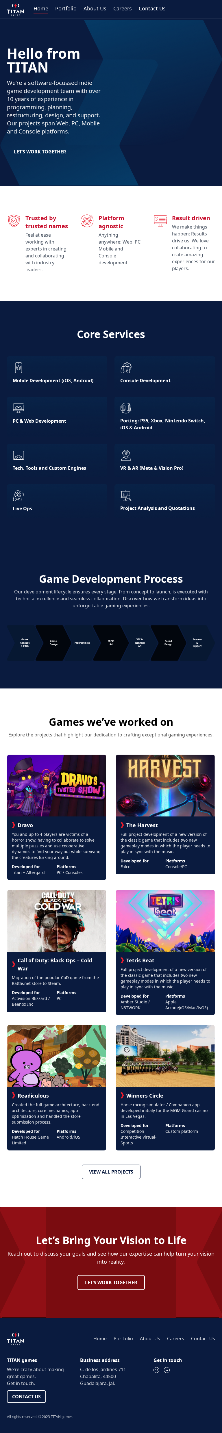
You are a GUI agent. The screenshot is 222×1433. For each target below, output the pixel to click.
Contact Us (152, 8)
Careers (122, 8)
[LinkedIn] (167, 1370)
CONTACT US (26, 1396)
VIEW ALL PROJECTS (111, 1172)
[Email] (156, 1370)
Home (41, 8)
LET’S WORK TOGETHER (40, 152)
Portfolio (66, 8)
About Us (95, 8)
